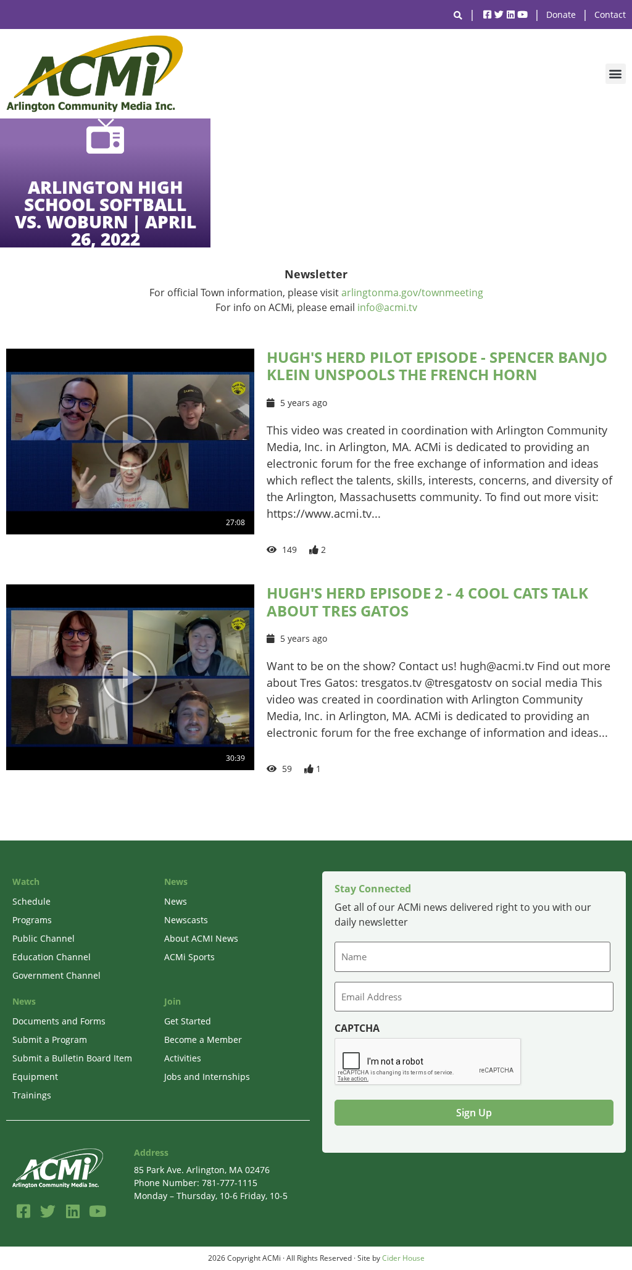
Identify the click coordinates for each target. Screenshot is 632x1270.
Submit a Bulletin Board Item (72, 1058)
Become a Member (203, 1039)
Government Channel (56, 975)
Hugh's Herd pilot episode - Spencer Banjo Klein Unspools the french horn (437, 366)
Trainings (31, 1095)
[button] (615, 74)
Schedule (31, 901)
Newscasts (186, 920)
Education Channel (51, 957)
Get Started (187, 1021)
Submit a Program (49, 1039)
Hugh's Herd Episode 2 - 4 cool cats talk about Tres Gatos (427, 602)
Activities (182, 1058)
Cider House (403, 1258)
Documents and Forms (59, 1021)
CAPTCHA (357, 1028)
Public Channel (43, 938)
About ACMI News (201, 938)
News (175, 901)
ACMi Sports (189, 957)
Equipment (35, 1076)
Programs (32, 920)
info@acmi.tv (387, 307)
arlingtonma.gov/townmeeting (412, 292)
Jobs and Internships (207, 1076)
